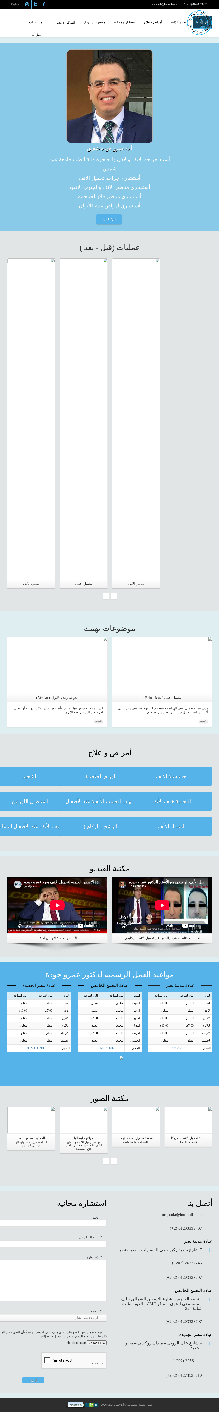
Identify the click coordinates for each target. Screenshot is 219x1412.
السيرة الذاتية (179, 22)
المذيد (98, 720)
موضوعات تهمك (94, 22)
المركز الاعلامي (64, 22)
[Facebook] (44, 4)
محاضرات (35, 22)
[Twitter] (35, 4)
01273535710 (35, 1048)
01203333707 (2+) (197, 4)
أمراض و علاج (153, 22)
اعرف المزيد (109, 219)
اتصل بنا (37, 35)
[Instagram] (27, 4)
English (15, 4)
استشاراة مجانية (125, 22)
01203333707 (106, 1048)
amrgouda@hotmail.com (164, 4)
